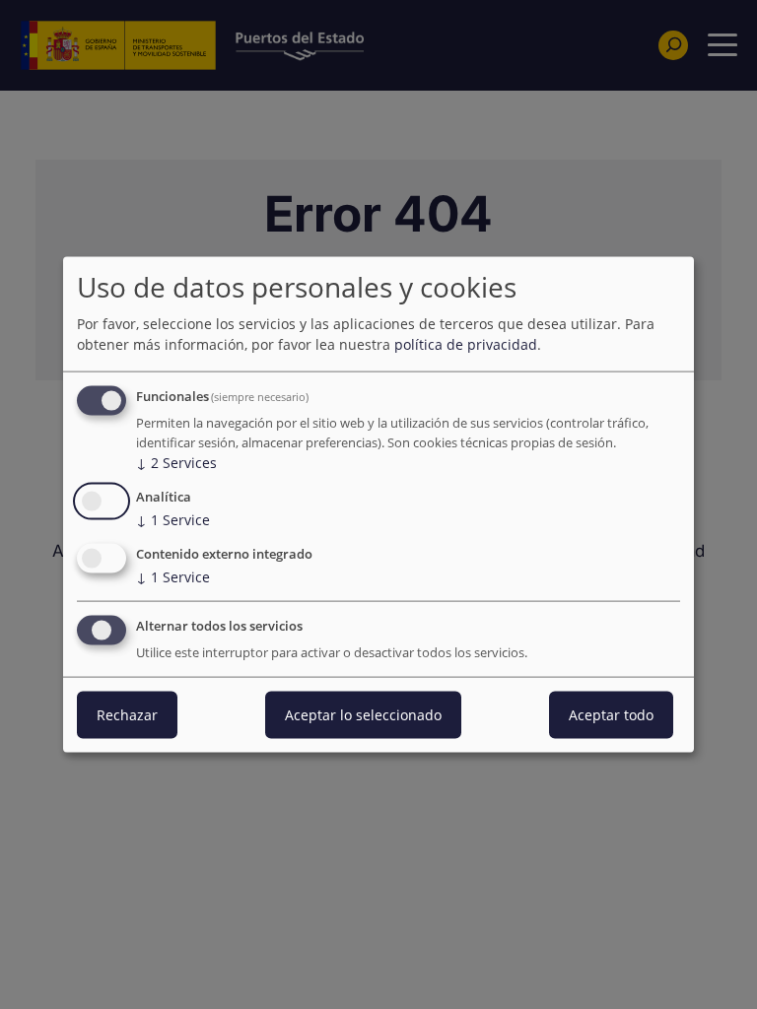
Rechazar (127, 714)
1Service (173, 519)
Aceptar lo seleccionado (363, 714)
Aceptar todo (611, 714)
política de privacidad (465, 344)
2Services (176, 462)
